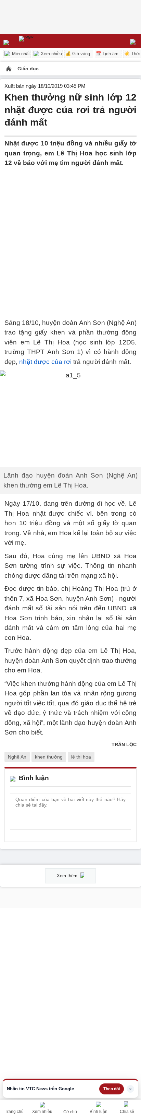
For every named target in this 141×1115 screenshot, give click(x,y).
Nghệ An (17, 757)
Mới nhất (20, 53)
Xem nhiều (50, 53)
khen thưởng (49, 757)
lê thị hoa (81, 757)
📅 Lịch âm (107, 53)
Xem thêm (68, 875)
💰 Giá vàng (77, 53)
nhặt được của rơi (45, 361)
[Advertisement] (70, 238)
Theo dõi (111, 1089)
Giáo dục (28, 68)
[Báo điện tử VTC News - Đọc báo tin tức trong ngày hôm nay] (42, 41)
